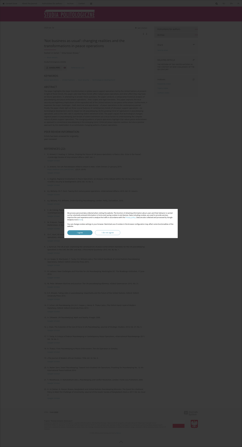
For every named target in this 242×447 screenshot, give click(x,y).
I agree (80, 232)
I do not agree (108, 232)
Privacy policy (130, 217)
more (80, 220)
